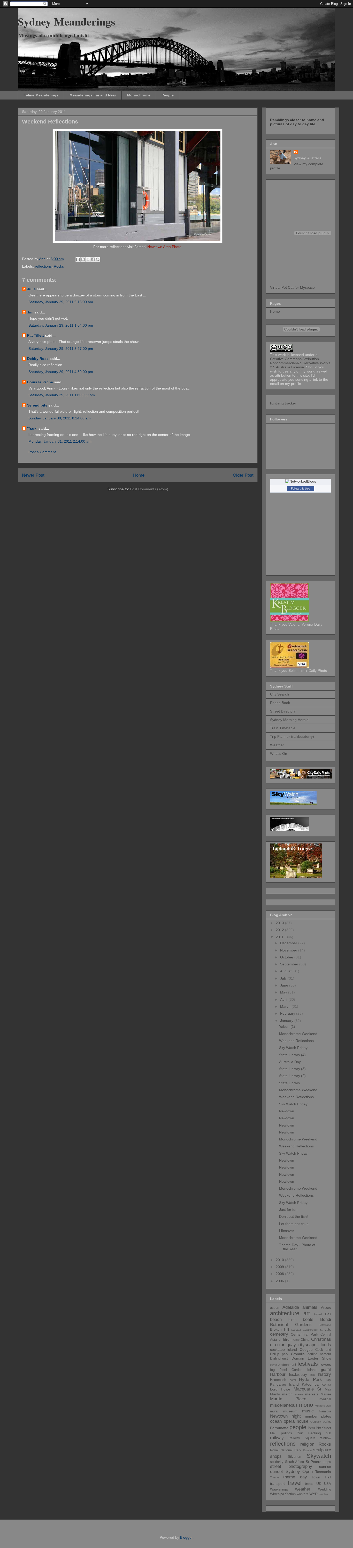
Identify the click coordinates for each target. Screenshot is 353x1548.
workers (302, 1494)
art (306, 1313)
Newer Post (33, 475)
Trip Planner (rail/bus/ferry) (292, 736)
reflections (43, 266)
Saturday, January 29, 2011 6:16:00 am (60, 302)
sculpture (322, 1449)
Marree (326, 1394)
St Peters (313, 1462)
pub (328, 1433)
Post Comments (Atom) (149, 489)
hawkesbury (298, 1375)
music (308, 1411)
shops (276, 1456)
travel (295, 1483)
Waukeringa (279, 1489)
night (296, 1416)
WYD (313, 1494)
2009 (280, 1267)
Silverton (294, 1457)
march (287, 1394)
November (289, 950)
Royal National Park (285, 1450)
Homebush (278, 1380)
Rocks (59, 266)
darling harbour (319, 1354)
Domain (297, 1358)
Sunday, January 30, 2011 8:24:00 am (59, 418)
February (288, 1013)
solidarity (276, 1462)
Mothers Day (323, 1405)
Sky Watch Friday (293, 1048)
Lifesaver (286, 1231)
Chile (296, 1339)
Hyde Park (310, 1379)
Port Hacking (309, 1433)
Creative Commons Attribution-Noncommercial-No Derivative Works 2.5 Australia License (300, 363)
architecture (284, 1313)
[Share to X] (87, 259)
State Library (289, 1083)
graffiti (326, 1370)
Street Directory (283, 711)
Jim (30, 312)
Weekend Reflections (296, 1041)
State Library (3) (292, 1069)
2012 (280, 930)
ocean (276, 1421)
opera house (296, 1421)
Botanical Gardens (291, 1324)
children (285, 1339)
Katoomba (310, 1384)
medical (325, 1399)
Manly (275, 1394)
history (324, 1374)
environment (287, 1365)
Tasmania (323, 1472)
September (289, 964)
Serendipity (37, 405)
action (274, 1308)
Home (138, 475)
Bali (328, 1314)
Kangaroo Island (284, 1384)
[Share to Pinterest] (97, 259)
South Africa (294, 1462)
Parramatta (279, 1428)
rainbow (325, 1438)
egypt (273, 1364)
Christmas (321, 1339)
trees (309, 1483)
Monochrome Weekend (298, 1034)
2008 (280, 1274)
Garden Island (303, 1370)
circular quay (283, 1344)
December (289, 943)
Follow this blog (300, 488)
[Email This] (78, 259)
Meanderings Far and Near (93, 95)
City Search (279, 694)
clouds (324, 1344)
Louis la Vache (40, 382)
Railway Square (301, 1438)
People (168, 95)
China (305, 1340)
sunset (276, 1471)
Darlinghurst (279, 1358)
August (286, 971)
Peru (311, 1428)
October (287, 957)
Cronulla (298, 1354)
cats (328, 1329)
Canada (296, 1329)
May (284, 992)
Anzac (326, 1307)
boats (308, 1319)
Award (318, 1314)
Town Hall (321, 1477)
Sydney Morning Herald (289, 720)
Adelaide (290, 1307)
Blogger (186, 1537)
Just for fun (288, 1209)
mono (306, 1405)
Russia (307, 1450)
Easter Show (319, 1358)
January (287, 1021)
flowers (325, 1364)
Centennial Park (304, 1334)
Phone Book (280, 703)
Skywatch (319, 1456)
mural (274, 1411)
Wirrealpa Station (283, 1494)
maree (299, 1394)
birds (292, 1320)
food (283, 1370)
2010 (280, 1260)
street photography (291, 1466)
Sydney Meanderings (66, 21)
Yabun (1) (287, 1026)
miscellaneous (284, 1405)
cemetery (279, 1334)
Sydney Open (299, 1471)
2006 (280, 1281)
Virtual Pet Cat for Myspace (292, 287)
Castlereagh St (313, 1329)
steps (327, 1462)
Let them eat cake (294, 1224)
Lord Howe (280, 1389)
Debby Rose (38, 359)
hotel (293, 1379)
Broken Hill (279, 1329)
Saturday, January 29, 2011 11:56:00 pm (61, 395)
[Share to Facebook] (92, 259)
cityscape (307, 1344)
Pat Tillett (35, 335)
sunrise (325, 1466)
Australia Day (290, 1062)
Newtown (286, 1111)
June (284, 985)
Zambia (323, 1494)
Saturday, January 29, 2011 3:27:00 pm (60, 348)
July (284, 978)
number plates (318, 1416)
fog (272, 1370)
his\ (312, 1374)
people (297, 1427)
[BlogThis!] (83, 259)
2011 (280, 937)
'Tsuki (32, 428)
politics (286, 1433)
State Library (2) (292, 1076)
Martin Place (288, 1398)
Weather (277, 745)
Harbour (278, 1374)
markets (311, 1394)
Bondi (325, 1319)
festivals (307, 1364)
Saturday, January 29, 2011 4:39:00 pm (60, 372)
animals (309, 1307)
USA (327, 1484)
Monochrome (138, 95)
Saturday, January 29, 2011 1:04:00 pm (60, 325)
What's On (278, 753)
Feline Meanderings (41, 95)
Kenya (326, 1384)
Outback (315, 1421)
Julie (31, 289)
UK (318, 1483)
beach (276, 1319)
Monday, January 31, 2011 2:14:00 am (59, 441)
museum (290, 1411)
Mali (328, 1389)
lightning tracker (283, 403)
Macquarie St (307, 1389)
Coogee (306, 1349)
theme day (295, 1477)
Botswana (325, 1325)
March (285, 1006)
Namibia (325, 1411)
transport (277, 1483)
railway (277, 1437)
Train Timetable (282, 728)
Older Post (243, 475)
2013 (280, 923)
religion (307, 1444)
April (284, 999)
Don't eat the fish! (293, 1216)
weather (302, 1489)
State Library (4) (292, 1055)
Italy (328, 1379)
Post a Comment (42, 452)
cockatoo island (283, 1349)
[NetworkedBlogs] (300, 481)
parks (327, 1421)
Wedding (324, 1489)
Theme (274, 1477)
